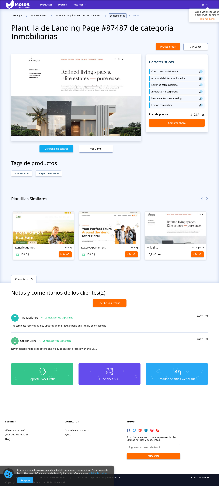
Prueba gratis (168, 46)
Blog (7, 439)
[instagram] (151, 430)
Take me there (207, 18)
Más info (65, 254)
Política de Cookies (98, 473)
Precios (62, 4)
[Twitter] (134, 430)
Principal (17, 15)
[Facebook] (128, 430)
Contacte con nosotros (77, 430)
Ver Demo (195, 46)
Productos (46, 4)
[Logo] (20, 4)
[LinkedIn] (146, 430)
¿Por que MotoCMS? (16, 434)
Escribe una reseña (109, 303)
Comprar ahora (177, 123)
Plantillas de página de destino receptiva (78, 15)
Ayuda (68, 434)
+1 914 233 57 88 (200, 477)
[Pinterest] (157, 430)
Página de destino (48, 173)
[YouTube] (140, 430)
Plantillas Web (39, 15)
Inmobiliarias (117, 15)
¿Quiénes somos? (15, 430)
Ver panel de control (56, 148)
